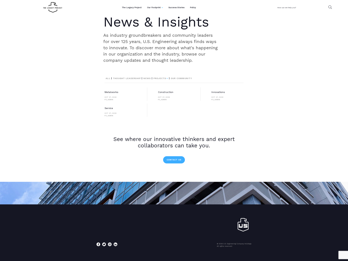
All (108, 78)
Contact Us (174, 160)
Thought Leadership (127, 78)
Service (109, 108)
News (147, 78)
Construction (165, 92)
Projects (159, 78)
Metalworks (111, 92)
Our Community (181, 78)
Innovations (218, 92)
